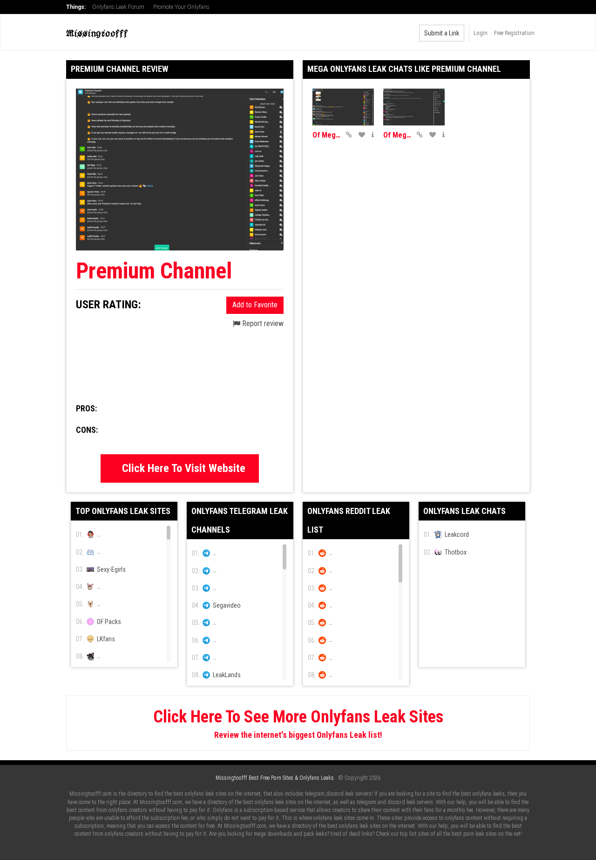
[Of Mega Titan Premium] (414, 107)
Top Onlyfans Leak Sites (122, 511)
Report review (262, 323)
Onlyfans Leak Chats (464, 511)
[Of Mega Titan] (343, 107)
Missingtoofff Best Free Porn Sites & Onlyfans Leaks (275, 778)
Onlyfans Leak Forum (118, 7)
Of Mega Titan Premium (397, 135)
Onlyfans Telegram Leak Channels (239, 520)
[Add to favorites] (362, 134)
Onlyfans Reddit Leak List (348, 520)
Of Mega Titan (326, 135)
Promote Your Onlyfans (181, 7)
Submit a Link (441, 33)
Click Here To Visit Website (183, 468)
